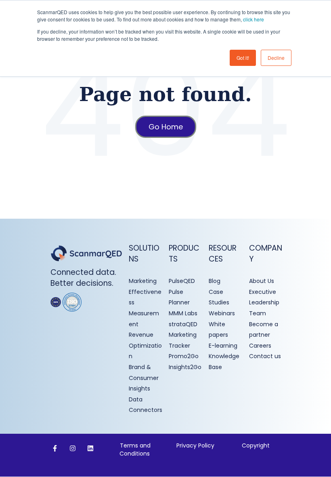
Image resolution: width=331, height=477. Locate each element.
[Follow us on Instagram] (72, 448)
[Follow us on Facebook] (54, 448)
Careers (260, 346)
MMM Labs (183, 313)
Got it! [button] (243, 57)
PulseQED (182, 281)
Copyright (256, 445)
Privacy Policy (195, 445)
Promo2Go (184, 356)
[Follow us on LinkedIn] (90, 448)
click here (253, 19)
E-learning (223, 346)
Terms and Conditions (135, 449)
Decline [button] (276, 57)
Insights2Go (185, 367)
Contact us (265, 356)
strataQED (183, 324)
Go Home (166, 127)
